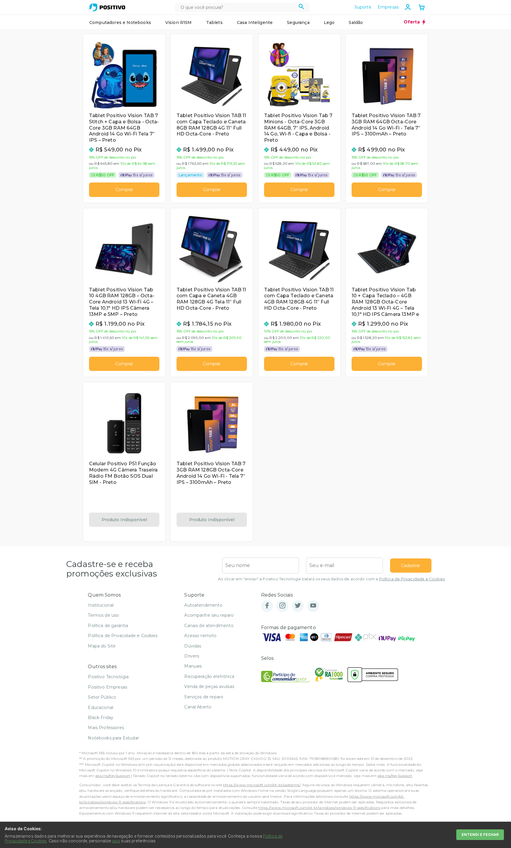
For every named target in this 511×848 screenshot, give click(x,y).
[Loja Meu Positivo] (107, 7)
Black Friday (100, 717)
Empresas (388, 7)
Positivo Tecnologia (108, 676)
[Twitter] (298, 606)
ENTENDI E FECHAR (480, 834)
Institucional (101, 605)
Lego (329, 22)
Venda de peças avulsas (209, 686)
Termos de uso (103, 615)
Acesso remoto (200, 635)
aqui (116, 841)
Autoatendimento (203, 605)
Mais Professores (106, 727)
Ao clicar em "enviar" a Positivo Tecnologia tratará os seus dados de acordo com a (331, 579)
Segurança (298, 22)
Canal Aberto (197, 707)
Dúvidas (192, 646)
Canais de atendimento (208, 625)
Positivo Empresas (107, 687)
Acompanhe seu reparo (209, 615)
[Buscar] (301, 7)
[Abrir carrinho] (421, 8)
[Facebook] (267, 606)
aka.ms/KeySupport (112, 775)
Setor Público (102, 697)
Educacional (100, 707)
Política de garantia (108, 625)
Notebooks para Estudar (113, 738)
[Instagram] (282, 606)
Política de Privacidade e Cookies (412, 579)
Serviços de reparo (203, 697)
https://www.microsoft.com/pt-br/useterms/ (261, 785)
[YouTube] (313, 606)
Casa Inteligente (255, 22)
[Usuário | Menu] (408, 7)
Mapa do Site (102, 646)
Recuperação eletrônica (209, 676)
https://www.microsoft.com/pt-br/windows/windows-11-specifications (319, 807)
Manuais (193, 666)
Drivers (191, 656)
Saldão (356, 22)
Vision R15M (178, 22)
